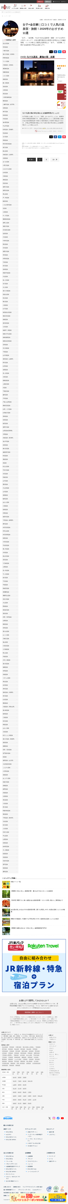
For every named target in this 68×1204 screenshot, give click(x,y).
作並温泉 (5, 118)
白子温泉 (5, 308)
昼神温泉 (5, 416)
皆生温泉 (5, 721)
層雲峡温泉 (6, 68)
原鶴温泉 (5, 785)
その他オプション (33, 1146)
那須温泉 (5, 244)
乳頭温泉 (5, 133)
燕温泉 (5, 463)
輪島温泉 (5, 498)
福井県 (24, 1088)
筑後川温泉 (6, 782)
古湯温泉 (5, 796)
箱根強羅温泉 (6, 337)
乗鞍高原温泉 (6, 405)
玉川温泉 (5, 136)
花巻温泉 (5, 108)
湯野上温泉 (6, 222)
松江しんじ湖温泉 (8, 735)
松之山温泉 (6, 466)
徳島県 (14, 1103)
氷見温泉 (5, 473)
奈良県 (34, 1096)
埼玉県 (14, 1081)
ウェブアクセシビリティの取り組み (32, 1187)
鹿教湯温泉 (6, 380)
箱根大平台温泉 (7, 334)
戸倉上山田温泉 (7, 402)
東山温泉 (5, 194)
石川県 (19, 1088)
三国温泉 (5, 506)
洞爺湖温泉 (6, 72)
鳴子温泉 (5, 111)
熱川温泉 (5, 577)
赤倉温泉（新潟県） (8, 437)
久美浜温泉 (6, 645)
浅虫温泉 (5, 86)
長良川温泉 (6, 599)
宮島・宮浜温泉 (7, 749)
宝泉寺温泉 (6, 860)
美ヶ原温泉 (6, 373)
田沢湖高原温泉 (7, 144)
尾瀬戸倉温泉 (6, 273)
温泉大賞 (51, 1132)
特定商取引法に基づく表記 (11, 1192)
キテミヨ (51, 1056)
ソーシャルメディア (33, 1171)
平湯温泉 (5, 584)
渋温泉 (5, 387)
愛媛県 (24, 1103)
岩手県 (23, 1072)
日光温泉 (5, 247)
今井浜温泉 (6, 541)
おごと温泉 (6, 635)
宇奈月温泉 (6, 470)
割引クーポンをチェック (63, 105)
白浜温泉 (5, 699)
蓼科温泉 (5, 394)
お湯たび (51, 1052)
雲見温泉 (5, 559)
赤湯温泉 (5, 158)
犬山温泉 (5, 602)
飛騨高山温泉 (6, 595)
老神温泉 (5, 269)
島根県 (19, 1099)
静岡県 (14, 1092)
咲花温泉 (5, 455)
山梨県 (14, 1085)
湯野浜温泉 (6, 190)
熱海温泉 (5, 509)
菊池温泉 (5, 814)
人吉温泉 (5, 828)
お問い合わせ (7, 1187)
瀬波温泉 (5, 459)
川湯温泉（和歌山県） (9, 706)
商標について (7, 1195)
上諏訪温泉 (6, 384)
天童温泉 (5, 176)
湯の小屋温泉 (6, 290)
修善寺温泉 (6, 516)
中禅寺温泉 (6, 240)
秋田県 (32, 1072)
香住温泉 (5, 681)
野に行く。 (52, 1062)
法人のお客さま (8, 1153)
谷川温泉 (5, 283)
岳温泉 (5, 208)
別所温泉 (5, 420)
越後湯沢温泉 (6, 452)
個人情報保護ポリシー (10, 1190)
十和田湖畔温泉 (7, 97)
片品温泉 (5, 276)
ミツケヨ (51, 1066)
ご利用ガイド (52, 1039)
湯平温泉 (5, 864)
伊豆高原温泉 (6, 527)
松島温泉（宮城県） (8, 129)
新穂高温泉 (6, 588)
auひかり (8, 1134)
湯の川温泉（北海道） (9, 54)
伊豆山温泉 (6, 531)
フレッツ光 (9, 1161)
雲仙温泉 (5, 800)
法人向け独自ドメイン (12, 1181)
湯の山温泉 (6, 631)
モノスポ (51, 1060)
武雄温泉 (5, 792)
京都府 (19, 1096)
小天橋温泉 (6, 649)
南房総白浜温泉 (7, 312)
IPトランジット (10, 1174)
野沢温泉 (5, 362)
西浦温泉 (5, 606)
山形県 (37, 1072)
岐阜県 (19, 1092)
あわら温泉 (6, 502)
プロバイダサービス (11, 1164)
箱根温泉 (5, 319)
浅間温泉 (5, 369)
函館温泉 (5, 79)
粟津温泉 (5, 484)
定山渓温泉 (6, 43)
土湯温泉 (5, 212)
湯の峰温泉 (6, 710)
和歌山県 (40, 1096)
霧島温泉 (5, 871)
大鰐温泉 (5, 90)
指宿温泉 (5, 868)
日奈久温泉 (6, 832)
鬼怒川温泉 (6, 226)
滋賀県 (14, 1096)
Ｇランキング (52, 1046)
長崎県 (21, 1107)
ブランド (30, 1159)
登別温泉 (5, 47)
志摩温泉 (5, 620)
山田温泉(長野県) (7, 430)
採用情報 (30, 1166)
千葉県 (19, 1081)
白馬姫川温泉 (6, 412)
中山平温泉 (6, 126)
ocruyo (51, 1050)
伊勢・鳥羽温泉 (7, 617)
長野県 (19, 1085)
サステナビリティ (33, 1161)
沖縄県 (42, 1107)
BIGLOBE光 (9, 1132)
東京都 (24, 1081)
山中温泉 (5, 481)
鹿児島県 (38, 1107)
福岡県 (13, 1107)
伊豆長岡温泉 (6, 534)
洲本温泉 (5, 688)
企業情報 (28, 1153)
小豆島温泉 (6, 771)
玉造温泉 (5, 731)
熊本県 (25, 1107)
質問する (48, 1)
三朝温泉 (5, 717)
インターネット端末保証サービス (35, 1135)
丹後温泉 (5, 656)
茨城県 (24, 1077)
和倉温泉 (5, 477)
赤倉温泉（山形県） (8, 154)
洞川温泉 (5, 696)
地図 (60, 81)
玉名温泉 (5, 821)
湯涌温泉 (5, 495)
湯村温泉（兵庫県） (8, 692)
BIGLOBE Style (32, 1169)
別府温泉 (5, 843)
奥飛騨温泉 (6, 592)
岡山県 (24, 1099)
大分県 (29, 1107)
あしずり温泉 (6, 778)
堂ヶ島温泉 (6, 570)
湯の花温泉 (6, 663)
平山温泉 (5, 835)
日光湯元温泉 (6, 230)
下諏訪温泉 (6, 391)
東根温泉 (5, 179)
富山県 (14, 1088)
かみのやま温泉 (7, 169)
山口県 (34, 1099)
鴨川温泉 (5, 301)
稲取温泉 (5, 538)
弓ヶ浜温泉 (6, 574)
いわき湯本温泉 (7, 205)
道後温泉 (5, 775)
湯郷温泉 (5, 746)
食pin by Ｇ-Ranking (54, 1072)
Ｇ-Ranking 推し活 (54, 1070)
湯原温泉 (5, 742)
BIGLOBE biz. (10, 1156)
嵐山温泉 (5, 642)
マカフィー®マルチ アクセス (13, 1177)
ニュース (30, 1164)
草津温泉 (5, 255)
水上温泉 (5, 287)
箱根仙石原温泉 (7, 341)
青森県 (18, 1072)
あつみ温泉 (6, 161)
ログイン (63, 1)
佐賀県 (17, 1107)
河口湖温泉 (6, 348)
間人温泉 (5, 653)
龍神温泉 (5, 714)
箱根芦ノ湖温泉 (7, 330)
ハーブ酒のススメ (54, 1074)
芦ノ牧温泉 (6, 197)
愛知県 (24, 1092)
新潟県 (24, 1085)
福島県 (42, 1072)
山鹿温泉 (5, 839)
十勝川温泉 (6, 50)
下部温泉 (5, 351)
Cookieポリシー (37, 1190)
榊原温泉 (5, 624)
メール (51, 1159)
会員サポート (52, 1161)
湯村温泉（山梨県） (8, 359)
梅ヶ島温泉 (6, 549)
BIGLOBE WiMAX (11, 1139)
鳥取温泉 (5, 724)
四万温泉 (5, 265)
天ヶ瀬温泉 (6, 850)
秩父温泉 (5, 298)
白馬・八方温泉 (7, 409)
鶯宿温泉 (5, 101)
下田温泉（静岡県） (8, 520)
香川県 (19, 1103)
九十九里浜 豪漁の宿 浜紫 (41, 57)
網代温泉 (5, 524)
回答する (40, 1)
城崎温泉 (5, 667)
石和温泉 (5, 344)
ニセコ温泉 (6, 75)
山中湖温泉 (6, 355)
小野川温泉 (6, 165)
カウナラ (51, 1064)
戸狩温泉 (5, 398)
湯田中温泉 (6, 427)
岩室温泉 (5, 445)
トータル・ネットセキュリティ (35, 1140)
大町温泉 (5, 377)
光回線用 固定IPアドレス (13, 1166)
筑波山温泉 (6, 294)
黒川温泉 (5, 807)
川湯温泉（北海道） (8, 65)
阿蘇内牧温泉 (6, 810)
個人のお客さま (8, 1125)
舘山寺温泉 (6, 556)
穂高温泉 (5, 423)
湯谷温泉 (5, 613)
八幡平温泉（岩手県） (9, 104)
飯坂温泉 (5, 201)
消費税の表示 (17, 1187)
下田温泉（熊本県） (8, 817)
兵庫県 (29, 1096)
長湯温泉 (5, 857)
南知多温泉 (6, 610)
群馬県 (19, 1077)
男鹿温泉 (5, 140)
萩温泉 (5, 757)
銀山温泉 (5, 151)
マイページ (57, 1)
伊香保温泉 (6, 258)
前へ (32, 159)
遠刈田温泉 (6, 122)
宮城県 (28, 1072)
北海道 (13, 1072)
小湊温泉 (5, 305)
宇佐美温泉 (6, 545)
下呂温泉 (5, 581)
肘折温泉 (5, 183)
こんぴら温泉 (6, 767)
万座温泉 (5, 262)
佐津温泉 (5, 685)
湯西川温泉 (6, 251)
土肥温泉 (5, 567)
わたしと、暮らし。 (54, 1054)
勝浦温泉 (5, 703)
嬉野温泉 (5, 789)
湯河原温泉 (6, 323)
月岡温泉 (5, 434)
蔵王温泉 (5, 147)
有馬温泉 (5, 671)
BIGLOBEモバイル (11, 1137)
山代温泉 (5, 491)
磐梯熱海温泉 (6, 219)
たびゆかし (52, 1068)
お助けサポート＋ (33, 1132)
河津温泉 (5, 552)
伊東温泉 (5, 513)
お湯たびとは (52, 1037)
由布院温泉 (6, 846)
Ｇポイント (52, 1044)
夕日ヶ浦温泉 (6, 660)
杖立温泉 (5, 825)
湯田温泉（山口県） (8, 760)
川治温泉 (5, 237)
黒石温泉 (5, 93)
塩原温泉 (5, 233)
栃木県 (14, 1077)
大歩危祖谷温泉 (7, 764)
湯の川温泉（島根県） (9, 739)
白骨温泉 (5, 366)
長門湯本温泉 (6, 753)
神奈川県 (30, 1081)
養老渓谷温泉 (6, 316)
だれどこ (51, 1048)
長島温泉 (5, 628)
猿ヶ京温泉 (6, 280)
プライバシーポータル (24, 1190)
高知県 (29, 1103)
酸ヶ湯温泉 (6, 83)
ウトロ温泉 (6, 61)
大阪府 (24, 1096)
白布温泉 (5, 172)
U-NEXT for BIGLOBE (34, 1143)
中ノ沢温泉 (6, 215)
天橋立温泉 (6, 638)
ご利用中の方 (50, 1153)
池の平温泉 (6, 441)
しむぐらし (52, 1134)
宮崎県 (33, 1107)
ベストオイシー (53, 1058)
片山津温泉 (6, 488)
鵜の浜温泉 (6, 448)
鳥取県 (14, 1099)
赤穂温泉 (5, 674)
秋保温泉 (5, 115)
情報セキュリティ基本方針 (28, 1192)
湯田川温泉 (6, 187)
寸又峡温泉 (6, 563)
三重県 (29, 1092)
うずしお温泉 (6, 678)
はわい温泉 (6, 728)
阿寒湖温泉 (6, 58)
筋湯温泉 (5, 853)
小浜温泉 (5, 803)
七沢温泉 (5, 326)
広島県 (29, 1099)
